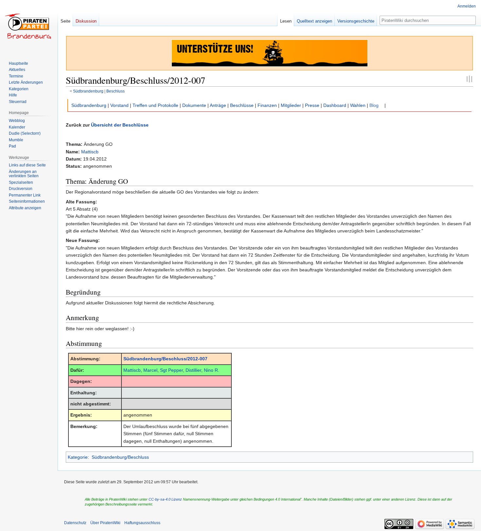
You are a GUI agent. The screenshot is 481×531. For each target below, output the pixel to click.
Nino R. (211, 370)
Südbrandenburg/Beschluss (120, 457)
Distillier (193, 370)
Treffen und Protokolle (155, 105)
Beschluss (115, 91)
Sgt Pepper (171, 370)
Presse (312, 105)
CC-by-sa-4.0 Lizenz (165, 499)
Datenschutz (75, 523)
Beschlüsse (242, 105)
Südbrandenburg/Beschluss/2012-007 (165, 358)
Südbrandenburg (88, 91)
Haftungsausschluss (142, 523)
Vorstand (119, 105)
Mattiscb (89, 151)
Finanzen (267, 105)
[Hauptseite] (29, 26)
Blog (374, 105)
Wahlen (357, 105)
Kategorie (78, 457)
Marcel (150, 370)
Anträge (218, 105)
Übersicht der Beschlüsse (120, 125)
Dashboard (334, 105)
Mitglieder (291, 105)
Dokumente (194, 105)
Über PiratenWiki (105, 523)
